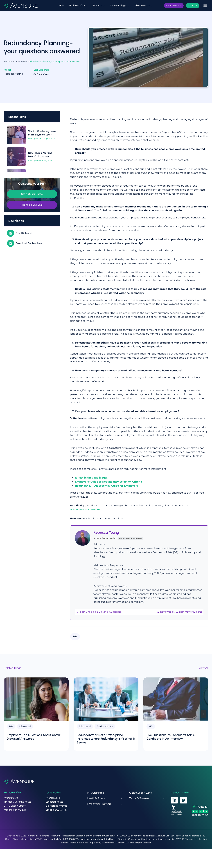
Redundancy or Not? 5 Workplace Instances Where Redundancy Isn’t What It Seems (106, 738)
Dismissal (25, 726)
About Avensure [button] (142, 5)
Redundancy (105, 726)
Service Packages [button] (118, 5)
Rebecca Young (106, 532)
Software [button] (97, 5)
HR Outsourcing (95, 792)
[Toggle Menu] (205, 5)
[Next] (203, 714)
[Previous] (8, 714)
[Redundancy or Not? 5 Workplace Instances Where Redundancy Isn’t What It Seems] (106, 699)
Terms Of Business (139, 798)
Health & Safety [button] (77, 5)
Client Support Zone (140, 792)
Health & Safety (96, 798)
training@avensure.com (85, 509)
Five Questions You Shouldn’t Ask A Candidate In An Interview (171, 736)
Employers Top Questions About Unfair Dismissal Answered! (34, 736)
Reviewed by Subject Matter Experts (181, 611)
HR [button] (60, 5)
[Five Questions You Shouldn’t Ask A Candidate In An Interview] (175, 699)
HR (24, 61)
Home (7, 61)
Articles (16, 61)
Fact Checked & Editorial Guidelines (100, 611)
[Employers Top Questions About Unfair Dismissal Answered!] (36, 699)
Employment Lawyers (99, 803)
